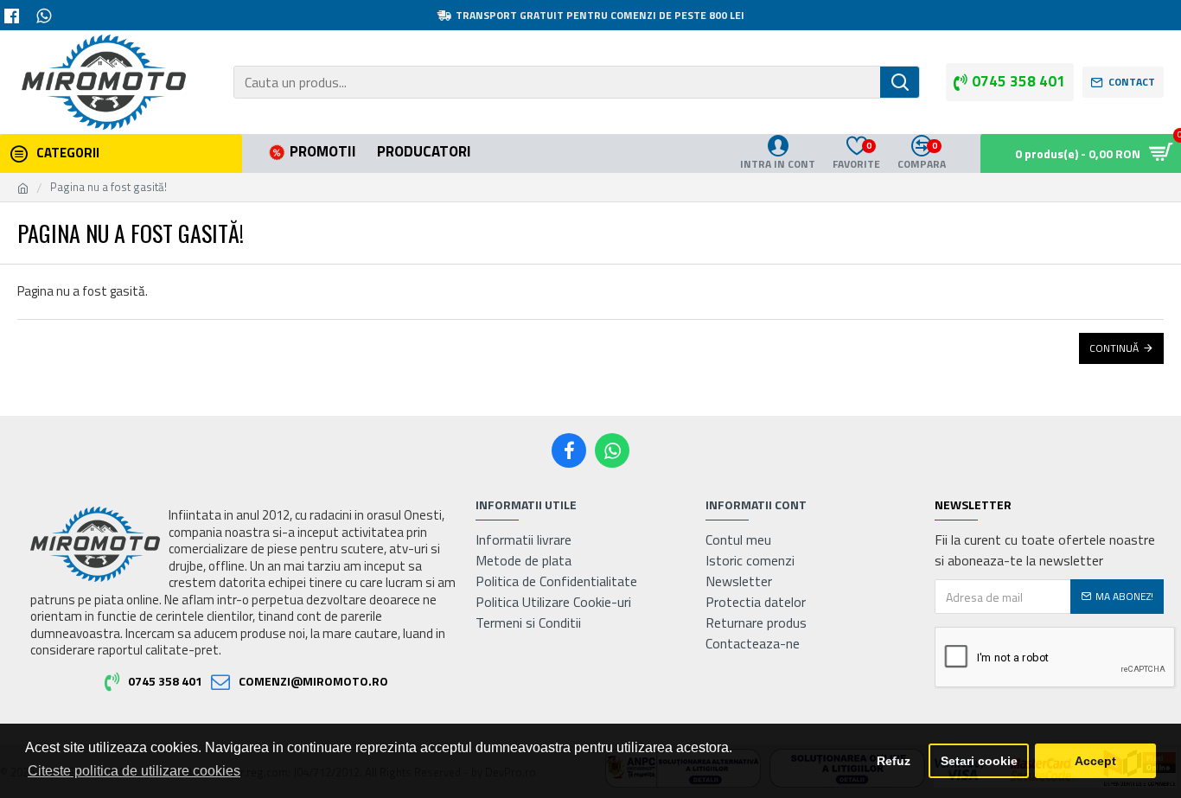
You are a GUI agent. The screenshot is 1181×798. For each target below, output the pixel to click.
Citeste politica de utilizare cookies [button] (134, 770)
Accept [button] (1095, 761)
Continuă (1114, 348)
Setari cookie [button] (979, 761)
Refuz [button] (893, 761)
